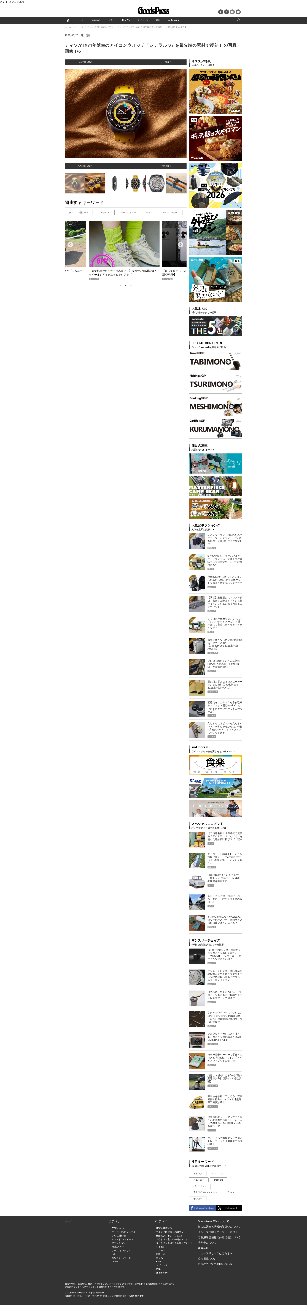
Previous (69, 243)
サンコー (197, 1199)
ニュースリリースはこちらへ (215, 1253)
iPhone (230, 1192)
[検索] (238, 20)
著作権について (207, 1242)
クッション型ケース (78, 212)
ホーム (68, 27)
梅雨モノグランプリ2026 (169, 1235)
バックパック (199, 1186)
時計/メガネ (118, 1246)
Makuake (218, 1180)
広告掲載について (208, 1258)
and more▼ (173, 20)
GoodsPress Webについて (213, 1221)
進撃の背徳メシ (164, 1228)
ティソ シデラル (170, 212)
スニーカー (198, 1180)
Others (115, 1261)
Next (179, 243)
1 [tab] (120, 285)
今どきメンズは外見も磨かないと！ (174, 1243)
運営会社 (203, 1248)
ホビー (115, 1254)
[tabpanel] (125, 250)
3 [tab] (131, 285)
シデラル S (103, 212)
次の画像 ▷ (166, 62)
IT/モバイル (118, 1228)
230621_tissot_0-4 (177, 27)
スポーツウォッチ (127, 212)
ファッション (118, 1243)
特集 (158, 20)
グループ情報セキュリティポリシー (219, 1232)
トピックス (143, 20)
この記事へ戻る (84, 62)
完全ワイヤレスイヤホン (205, 1192)
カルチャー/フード (121, 1258)
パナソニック (218, 1173)
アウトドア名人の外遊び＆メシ (172, 1239)
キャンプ (197, 1173)
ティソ (149, 212)
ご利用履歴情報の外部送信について (219, 1237)
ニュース (79, 20)
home (68, 20)
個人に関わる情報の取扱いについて (219, 1226)
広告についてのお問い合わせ (215, 1264)
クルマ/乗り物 (119, 1235)
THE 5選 (160, 1246)
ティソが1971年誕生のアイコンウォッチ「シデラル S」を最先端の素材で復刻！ (125, 27)
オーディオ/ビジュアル (124, 1232)
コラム (111, 20)
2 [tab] (125, 285)
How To (126, 20)
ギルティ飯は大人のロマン (170, 1232)
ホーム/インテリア (121, 1250)
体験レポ (96, 20)
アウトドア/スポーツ (122, 1239)
